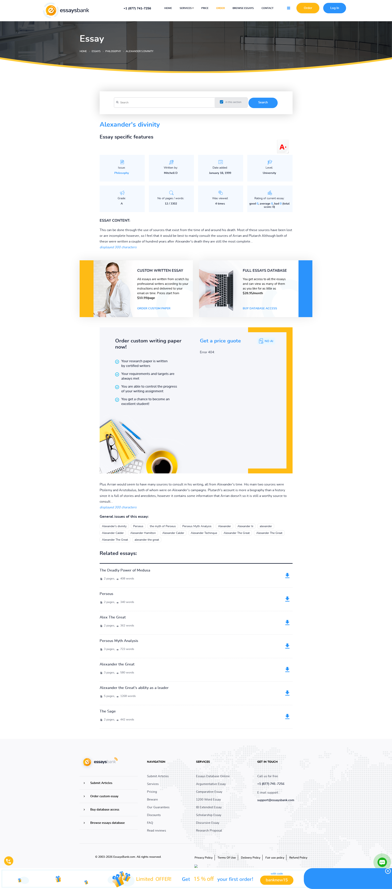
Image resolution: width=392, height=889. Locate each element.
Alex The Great (113, 617)
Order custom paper (153, 308)
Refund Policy (298, 857)
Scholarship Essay (208, 815)
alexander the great (147, 539)
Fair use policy (274, 857)
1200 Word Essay (208, 799)
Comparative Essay (209, 791)
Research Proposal (209, 830)
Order (220, 8)
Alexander (224, 526)
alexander (266, 526)
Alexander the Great (117, 664)
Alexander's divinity (114, 526)
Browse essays (243, 8)
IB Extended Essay (209, 807)
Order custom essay (104, 796)
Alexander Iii (245, 526)
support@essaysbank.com (275, 800)
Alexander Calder (113, 533)
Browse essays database (107, 822)
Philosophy (121, 173)
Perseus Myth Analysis (197, 526)
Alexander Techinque (204, 533)
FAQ (150, 822)
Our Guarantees (158, 807)
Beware (152, 799)
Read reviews (156, 830)
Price (204, 8)
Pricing (152, 791)
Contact (268, 8)
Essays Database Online (213, 776)
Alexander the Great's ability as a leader (134, 688)
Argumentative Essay (211, 784)
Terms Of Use (227, 857)
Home (168, 8)
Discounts (154, 815)
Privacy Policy (204, 857)
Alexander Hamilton (143, 533)
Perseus (138, 526)
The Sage (108, 711)
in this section (233, 102)
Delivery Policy (250, 857)
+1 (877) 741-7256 (137, 8)
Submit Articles (101, 783)
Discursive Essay (207, 822)
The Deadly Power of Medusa (125, 570)
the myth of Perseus (163, 526)
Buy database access (260, 308)
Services (186, 8)
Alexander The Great (237, 533)
